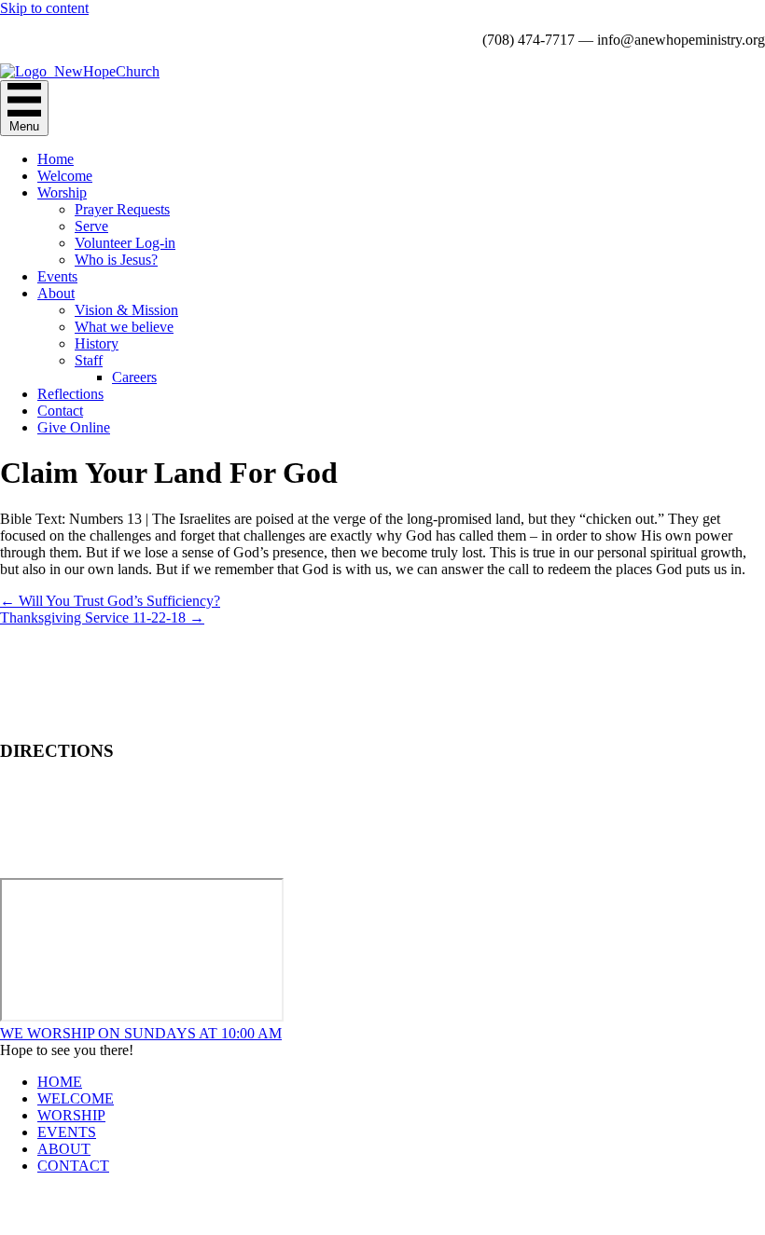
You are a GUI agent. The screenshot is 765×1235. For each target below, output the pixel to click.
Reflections (70, 394)
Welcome (64, 176)
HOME (59, 1082)
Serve (91, 226)
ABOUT (63, 1149)
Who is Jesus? (116, 260)
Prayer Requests (122, 209)
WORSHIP (71, 1115)
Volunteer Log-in (125, 243)
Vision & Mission (126, 310)
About (56, 293)
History (96, 343)
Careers (134, 377)
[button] (141, 1033)
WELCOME (75, 1098)
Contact (60, 411)
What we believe (124, 327)
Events (57, 276)
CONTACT (73, 1165)
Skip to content (44, 8)
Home (55, 159)
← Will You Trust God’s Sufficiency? (110, 601)
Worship (62, 192)
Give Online (73, 427)
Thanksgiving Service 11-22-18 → (102, 617)
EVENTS (66, 1132)
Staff (89, 360)
